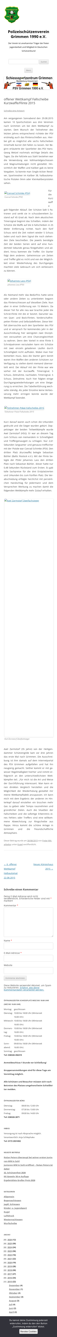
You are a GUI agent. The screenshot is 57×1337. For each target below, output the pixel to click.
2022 (9, 1254)
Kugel (20, 844)
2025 (9, 1243)
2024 (9, 1247)
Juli (10, 1304)
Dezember (14, 1285)
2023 (9, 1251)
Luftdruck (9, 1215)
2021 (9, 1258)
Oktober (13, 1293)
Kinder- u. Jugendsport (15, 1208)
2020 (9, 1262)
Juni (11, 1308)
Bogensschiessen (12, 1200)
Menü (28, 70)
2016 (9, 1277)
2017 (9, 1274)
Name (8, 940)
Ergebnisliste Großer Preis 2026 (19, 1180)
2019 (9, 1266)
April (11, 1312)
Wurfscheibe (10, 1223)
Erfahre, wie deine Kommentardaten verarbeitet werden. (24, 988)
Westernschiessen (13, 1219)
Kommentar (11, 905)
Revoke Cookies (28, 1331)
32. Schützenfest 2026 (15, 1172)
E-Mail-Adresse (13, 952)
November (14, 1289)
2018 (9, 1270)
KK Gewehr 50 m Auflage (16, 1176)
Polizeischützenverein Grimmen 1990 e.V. (28, 34)
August (12, 1300)
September (14, 1296)
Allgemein (9, 1196)
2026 (9, 1239)
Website (8, 965)
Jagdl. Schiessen (12, 1204)
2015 (9, 1281)
